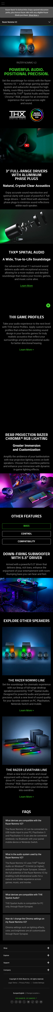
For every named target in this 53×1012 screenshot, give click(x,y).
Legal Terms (12, 983)
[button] (3, 3)
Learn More (26, 285)
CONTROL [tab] (26, 534)
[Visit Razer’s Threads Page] (20, 1001)
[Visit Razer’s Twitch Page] (37, 1001)
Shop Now (34, 15)
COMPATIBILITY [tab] (26, 541)
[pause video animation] (49, 305)
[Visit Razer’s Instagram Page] (16, 1001)
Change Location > (33, 993)
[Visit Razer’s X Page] (24, 1001)
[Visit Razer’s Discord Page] (41, 1001)
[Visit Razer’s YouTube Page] (28, 1001)
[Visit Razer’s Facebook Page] (12, 1001)
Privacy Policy (24, 983)
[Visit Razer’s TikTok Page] (33, 1001)
